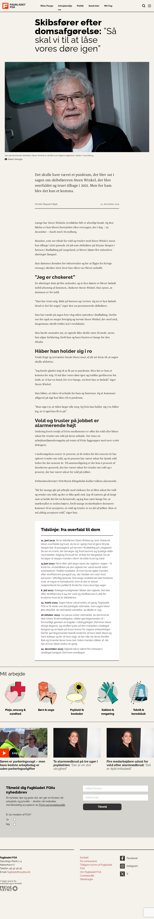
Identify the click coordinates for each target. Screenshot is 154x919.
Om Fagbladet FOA (90, 872)
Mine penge (46, 6)
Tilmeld (102, 806)
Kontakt (84, 857)
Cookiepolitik (87, 875)
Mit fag (108, 6)
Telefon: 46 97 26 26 (11, 868)
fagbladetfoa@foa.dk (18, 872)
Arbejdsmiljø (65, 6)
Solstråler (94, 6)
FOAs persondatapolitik (52, 805)
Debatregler (86, 879)
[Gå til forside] (14, 6)
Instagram (132, 866)
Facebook (132, 858)
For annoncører (88, 861)
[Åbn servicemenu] (150, 6)
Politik (80, 6)
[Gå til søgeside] (144, 6)
